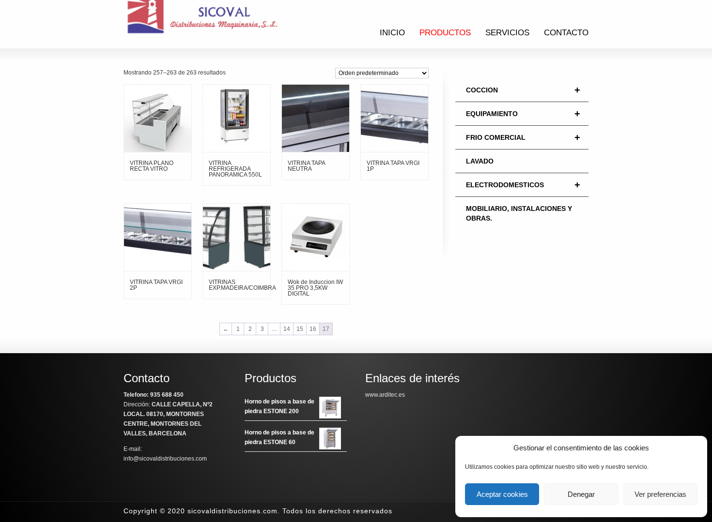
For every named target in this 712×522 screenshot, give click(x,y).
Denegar (581, 494)
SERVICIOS (507, 32)
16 (313, 329)
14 (286, 329)
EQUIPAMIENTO (523, 113)
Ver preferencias (660, 494)
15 (299, 329)
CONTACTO (566, 32)
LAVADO (480, 161)
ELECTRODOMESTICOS (523, 184)
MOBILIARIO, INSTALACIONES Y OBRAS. (519, 213)
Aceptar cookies (502, 494)
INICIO (392, 32)
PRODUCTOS (445, 32)
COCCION (523, 90)
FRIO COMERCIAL (523, 137)
